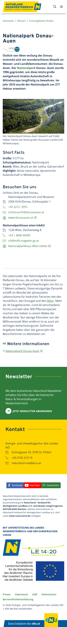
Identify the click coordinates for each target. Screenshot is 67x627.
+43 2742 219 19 (22, 457)
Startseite (8, 20)
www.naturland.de (19, 515)
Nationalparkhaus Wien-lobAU (27, 246)
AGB (34, 594)
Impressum (21, 594)
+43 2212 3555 (17, 207)
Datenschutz (49, 594)
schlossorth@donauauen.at (26, 212)
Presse (6, 594)
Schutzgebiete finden (41, 20)
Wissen (21, 20)
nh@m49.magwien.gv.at (23, 241)
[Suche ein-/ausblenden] (55, 7)
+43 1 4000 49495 (19, 235)
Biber (50, 301)
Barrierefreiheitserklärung (18, 599)
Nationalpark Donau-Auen (22, 351)
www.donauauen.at (20, 217)
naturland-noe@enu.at (26, 463)
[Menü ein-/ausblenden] (61, 7)
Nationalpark (26, 68)
